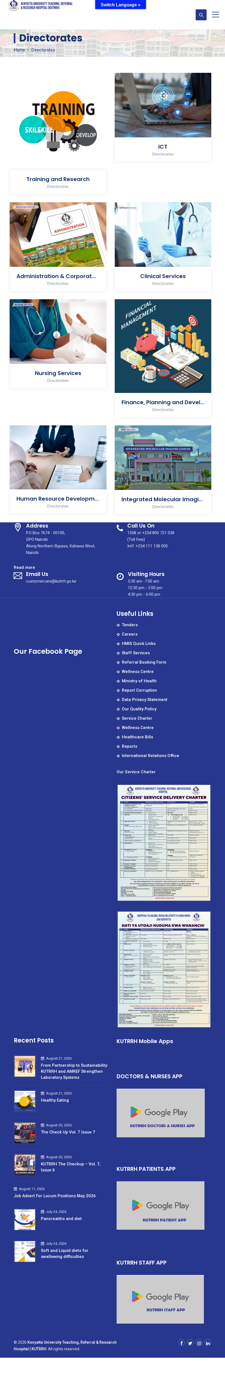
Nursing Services (58, 373)
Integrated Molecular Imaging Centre (163, 499)
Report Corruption (139, 690)
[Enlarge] (204, 790)
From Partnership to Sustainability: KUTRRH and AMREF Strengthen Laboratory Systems (74, 1071)
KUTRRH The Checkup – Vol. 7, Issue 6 (71, 1167)
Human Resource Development (58, 499)
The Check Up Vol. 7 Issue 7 (68, 1132)
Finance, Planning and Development (163, 402)
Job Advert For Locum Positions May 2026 (55, 1195)
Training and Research (58, 179)
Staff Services (136, 652)
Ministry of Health (139, 680)
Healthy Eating (55, 1100)
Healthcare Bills (137, 736)
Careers (129, 634)
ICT (162, 147)
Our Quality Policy (139, 708)
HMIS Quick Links (139, 643)
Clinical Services (163, 276)
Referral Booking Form (144, 662)
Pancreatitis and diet (61, 1218)
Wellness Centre (138, 671)
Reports (129, 746)
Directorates (58, 186)
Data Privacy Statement (144, 699)
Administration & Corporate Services (58, 276)
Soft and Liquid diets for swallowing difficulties (64, 1253)
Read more (24, 568)
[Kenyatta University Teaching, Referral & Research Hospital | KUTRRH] (40, 7)
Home (19, 49)
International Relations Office (150, 755)
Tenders (130, 624)
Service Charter (137, 718)
